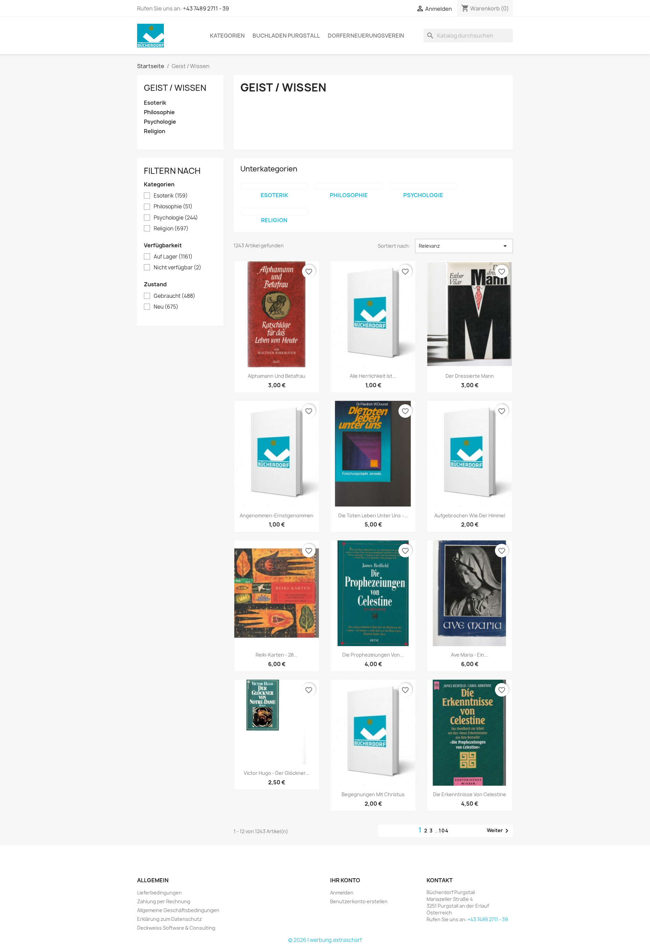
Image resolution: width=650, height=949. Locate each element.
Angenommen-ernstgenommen (276, 515)
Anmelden (341, 892)
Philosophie (159, 112)
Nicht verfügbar (177, 267)
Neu (166, 307)
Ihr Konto (345, 880)
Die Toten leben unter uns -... (373, 515)
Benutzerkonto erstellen (359, 901)
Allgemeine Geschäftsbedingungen (178, 910)
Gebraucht (174, 296)
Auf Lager (173, 256)
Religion (154, 131)
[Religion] (274, 211)
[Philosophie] (349, 186)
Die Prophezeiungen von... (373, 655)
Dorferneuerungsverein (366, 35)
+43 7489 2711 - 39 (206, 8)
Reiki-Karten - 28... (277, 655)
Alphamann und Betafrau (276, 376)
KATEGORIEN (227, 35)
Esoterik (155, 102)
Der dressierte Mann (470, 376)
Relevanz (464, 246)
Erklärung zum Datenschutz (169, 919)
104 (444, 830)
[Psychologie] (423, 186)
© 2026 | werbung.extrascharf (325, 940)
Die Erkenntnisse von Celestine (469, 794)
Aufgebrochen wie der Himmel (469, 515)
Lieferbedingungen (159, 892)
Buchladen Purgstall (286, 35)
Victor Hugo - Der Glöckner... (276, 773)
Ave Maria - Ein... (469, 655)
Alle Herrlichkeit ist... (373, 376)
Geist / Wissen (175, 88)
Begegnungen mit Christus (373, 794)
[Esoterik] (274, 186)
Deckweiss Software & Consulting (176, 928)
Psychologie (160, 121)
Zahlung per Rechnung (163, 901)
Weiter (499, 831)
